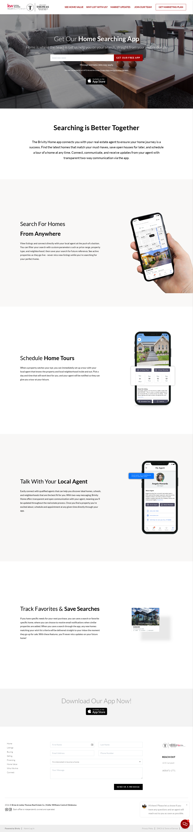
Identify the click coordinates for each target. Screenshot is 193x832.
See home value (74, 7)
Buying (10, 752)
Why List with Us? (97, 7)
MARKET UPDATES (120, 7)
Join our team (143, 7)
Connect (10, 772)
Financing (11, 760)
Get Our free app (128, 57)
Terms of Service (118, 70)
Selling (9, 756)
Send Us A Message (128, 787)
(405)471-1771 (168, 770)
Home (9, 743)
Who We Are (12, 768)
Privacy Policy (105, 70)
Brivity (17, 828)
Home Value (12, 764)
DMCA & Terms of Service (167, 828)
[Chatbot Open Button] (185, 824)
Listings (10, 748)
